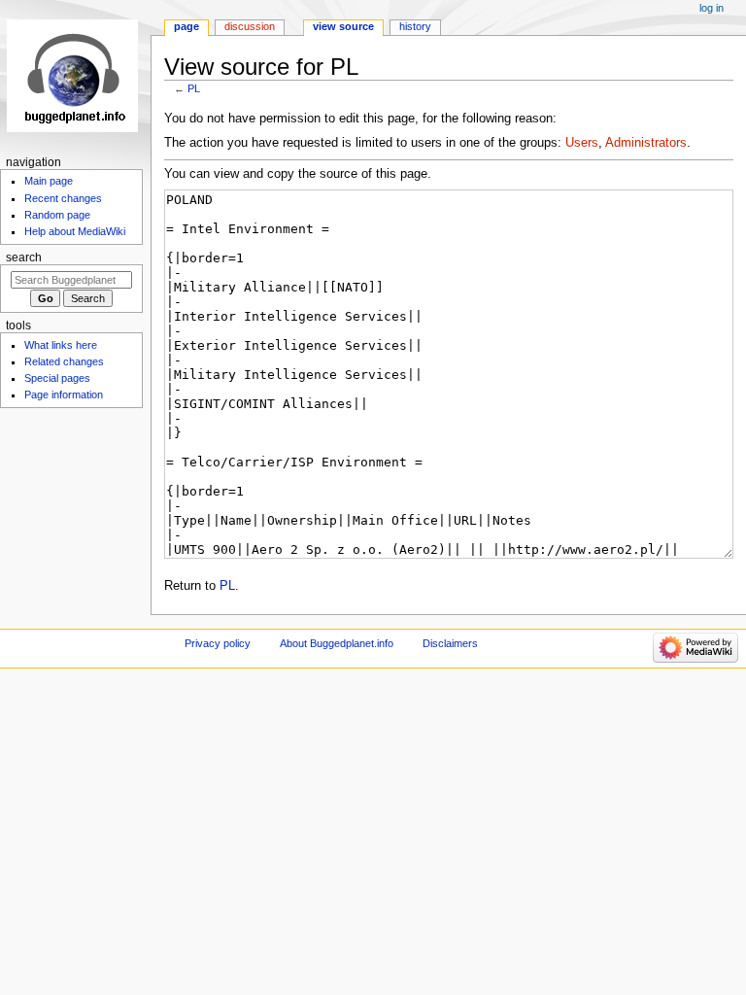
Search (24, 257)
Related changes (64, 361)
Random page (57, 215)
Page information (63, 394)
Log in (711, 8)
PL (193, 88)
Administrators (646, 143)
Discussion (249, 26)
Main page (48, 181)
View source (343, 26)
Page (186, 26)
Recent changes (63, 198)
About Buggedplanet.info (336, 643)
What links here (60, 345)
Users (581, 143)
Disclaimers (450, 643)
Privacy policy (218, 643)
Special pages (57, 378)
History (415, 26)
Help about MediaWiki (74, 231)
